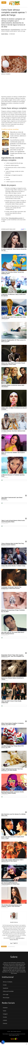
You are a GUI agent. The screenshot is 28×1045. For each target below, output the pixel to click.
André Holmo (4, 34)
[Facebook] (13, 943)
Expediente (5, 988)
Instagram (5, 1014)
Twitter (4, 1010)
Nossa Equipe (6, 997)
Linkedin (5, 1020)
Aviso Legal (5, 994)
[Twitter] (15, 943)
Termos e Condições (7, 981)
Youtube (5, 1017)
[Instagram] (16, 943)
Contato (5, 985)
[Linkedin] (11, 943)
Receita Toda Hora (5, 29)
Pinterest (5, 1023)
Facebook (5, 1007)
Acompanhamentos (15, 29)
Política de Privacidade (8, 991)
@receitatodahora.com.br (15, 218)
